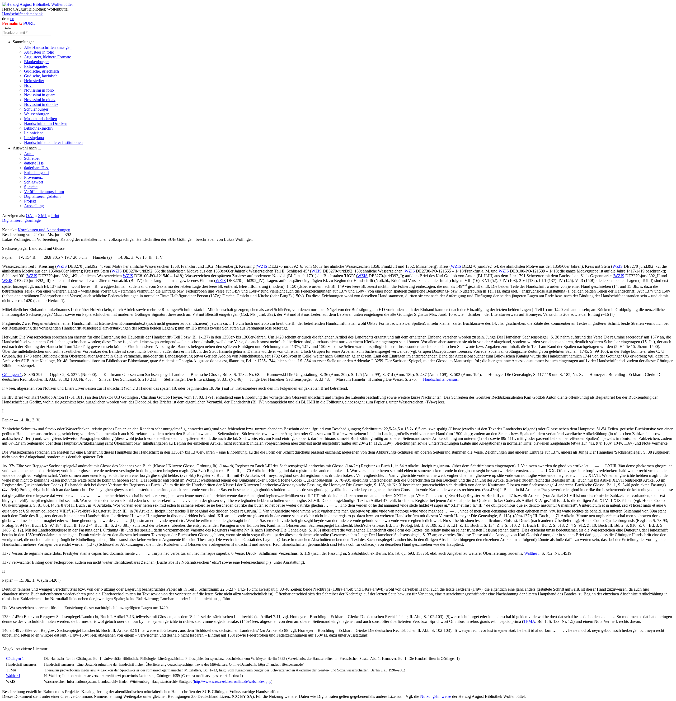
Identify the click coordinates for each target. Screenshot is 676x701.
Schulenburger (36, 109)
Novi (28, 85)
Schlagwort (33, 182)
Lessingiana (34, 137)
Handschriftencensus (440, 379)
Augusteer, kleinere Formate (47, 57)
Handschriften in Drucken (45, 123)
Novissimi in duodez (41, 104)
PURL (29, 23)
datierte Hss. (34, 163)
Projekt (30, 201)
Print (55, 215)
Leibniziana (34, 133)
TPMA (529, 621)
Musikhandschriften (40, 118)
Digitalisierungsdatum (42, 196)
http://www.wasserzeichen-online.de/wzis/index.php (232, 681)
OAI (30, 215)
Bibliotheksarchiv (38, 128)
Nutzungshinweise (435, 696)
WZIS (62, 266)
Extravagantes (36, 66)
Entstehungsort (36, 172)
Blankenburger (36, 61)
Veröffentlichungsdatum (44, 191)
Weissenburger (36, 114)
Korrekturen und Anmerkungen (44, 230)
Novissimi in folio (39, 90)
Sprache (30, 187)
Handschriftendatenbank (22, 14)
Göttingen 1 (12, 374)
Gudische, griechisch (41, 71)
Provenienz (33, 177)
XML (42, 215)
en (12, 18)
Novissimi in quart (39, 95)
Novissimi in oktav (39, 99)
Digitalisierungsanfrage (21, 220)
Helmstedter (34, 80)
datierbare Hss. (36, 168)
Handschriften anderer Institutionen (53, 142)
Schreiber (32, 158)
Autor (29, 153)
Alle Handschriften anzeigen (48, 47)
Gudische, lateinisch (41, 76)
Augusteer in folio (39, 52)
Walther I (531, 553)
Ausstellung (34, 206)
